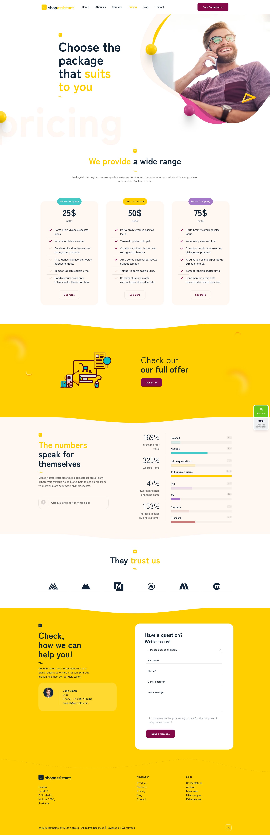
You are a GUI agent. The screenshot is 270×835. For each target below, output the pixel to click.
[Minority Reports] (151, 586)
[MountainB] (53, 586)
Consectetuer (194, 783)
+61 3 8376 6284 (82, 699)
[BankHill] (85, 586)
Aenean (190, 787)
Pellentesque (193, 799)
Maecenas (192, 791)
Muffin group (71, 827)
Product (141, 783)
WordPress (128, 827)
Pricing (141, 791)
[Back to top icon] (228, 827)
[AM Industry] (184, 586)
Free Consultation (213, 7)
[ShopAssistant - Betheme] (58, 7)
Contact (141, 799)
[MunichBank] (118, 586)
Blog (139, 795)
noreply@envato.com (75, 703)
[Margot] (216, 586)
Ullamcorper (193, 795)
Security (142, 787)
